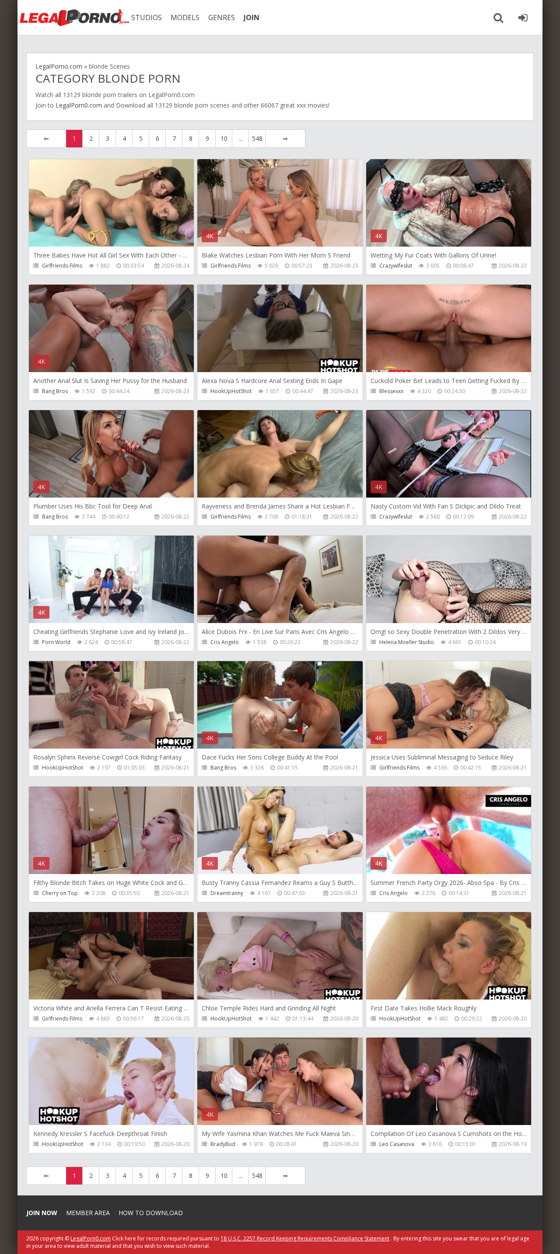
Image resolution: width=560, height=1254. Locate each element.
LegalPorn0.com (79, 105)
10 (224, 138)
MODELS (185, 17)
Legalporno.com (74, 17)
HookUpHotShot (231, 391)
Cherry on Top (60, 893)
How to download (151, 1213)
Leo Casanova (396, 1144)
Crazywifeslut (395, 265)
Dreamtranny (226, 893)
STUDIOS (146, 17)
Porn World (56, 642)
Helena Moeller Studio (406, 642)
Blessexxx (391, 391)
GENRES (221, 17)
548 (257, 138)
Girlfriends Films (62, 265)
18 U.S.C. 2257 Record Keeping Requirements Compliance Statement (304, 1238)
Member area (88, 1213)
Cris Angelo (224, 642)
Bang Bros (55, 391)
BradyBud (222, 1144)
